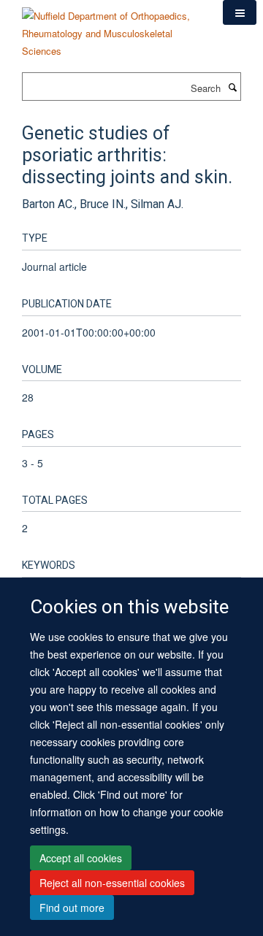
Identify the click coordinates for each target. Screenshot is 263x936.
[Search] (232, 87)
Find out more (71, 907)
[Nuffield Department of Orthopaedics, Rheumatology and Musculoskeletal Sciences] (111, 28)
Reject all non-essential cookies (112, 882)
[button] (239, 12)
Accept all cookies (80, 858)
